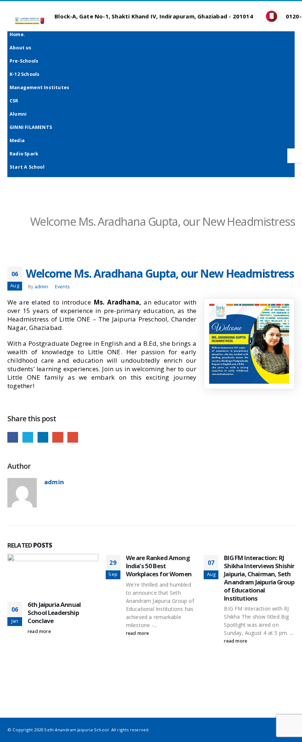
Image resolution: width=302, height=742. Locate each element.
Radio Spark (24, 154)
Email (72, 437)
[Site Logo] (29, 20)
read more (39, 631)
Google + (57, 437)
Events (62, 287)
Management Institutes (39, 87)
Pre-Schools (24, 61)
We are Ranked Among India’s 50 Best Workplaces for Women (159, 565)
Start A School (27, 167)
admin (42, 287)
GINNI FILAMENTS (31, 127)
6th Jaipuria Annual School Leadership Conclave (54, 612)
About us (21, 48)
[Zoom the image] (249, 307)
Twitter (27, 437)
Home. (17, 34)
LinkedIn (43, 437)
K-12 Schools (24, 74)
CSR (14, 101)
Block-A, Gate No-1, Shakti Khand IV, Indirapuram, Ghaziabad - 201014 (153, 16)
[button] (9, 11)
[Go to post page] (52, 576)
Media (17, 140)
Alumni (18, 114)
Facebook (12, 437)
